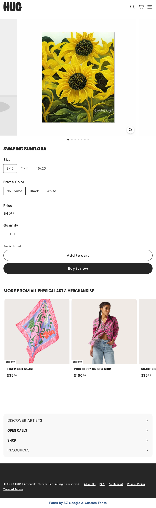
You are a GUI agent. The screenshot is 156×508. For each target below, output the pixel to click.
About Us (89, 484)
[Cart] (141, 6)
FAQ (102, 484)
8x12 (10, 168)
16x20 (41, 168)
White (51, 191)
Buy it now (78, 268)
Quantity (10, 225)
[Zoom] (130, 130)
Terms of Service (13, 489)
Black (34, 191)
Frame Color (13, 182)
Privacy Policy (136, 484)
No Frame (14, 191)
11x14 (25, 168)
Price (7, 206)
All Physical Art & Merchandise (62, 290)
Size (7, 160)
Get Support (116, 484)
